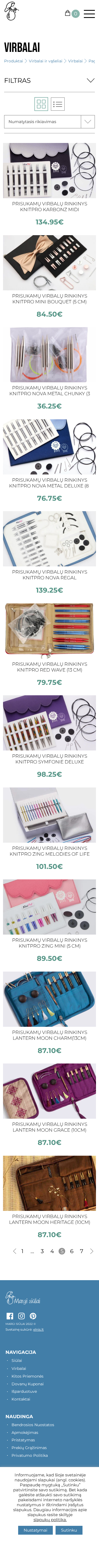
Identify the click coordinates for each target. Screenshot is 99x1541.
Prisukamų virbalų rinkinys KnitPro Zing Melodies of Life (50, 851)
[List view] (58, 104)
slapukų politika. (50, 1519)
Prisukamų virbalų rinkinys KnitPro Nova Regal (49, 574)
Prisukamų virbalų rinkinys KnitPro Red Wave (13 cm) (49, 667)
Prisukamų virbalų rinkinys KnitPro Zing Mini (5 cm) (49, 943)
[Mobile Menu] (87, 14)
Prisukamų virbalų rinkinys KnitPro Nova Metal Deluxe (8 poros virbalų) (49, 483)
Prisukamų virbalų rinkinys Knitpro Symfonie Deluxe (49, 759)
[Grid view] (41, 104)
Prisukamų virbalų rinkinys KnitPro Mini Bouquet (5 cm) (49, 298)
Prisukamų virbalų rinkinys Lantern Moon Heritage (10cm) (49, 1219)
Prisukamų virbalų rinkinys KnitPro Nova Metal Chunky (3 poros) (49, 391)
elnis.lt (38, 1329)
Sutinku (69, 1530)
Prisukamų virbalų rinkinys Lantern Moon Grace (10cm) (49, 1127)
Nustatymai (35, 1530)
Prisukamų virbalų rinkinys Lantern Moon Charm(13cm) (49, 1035)
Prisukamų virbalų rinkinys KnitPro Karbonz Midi (49, 206)
